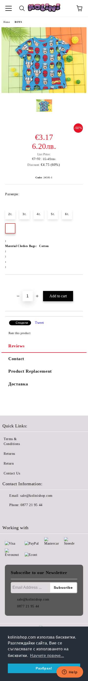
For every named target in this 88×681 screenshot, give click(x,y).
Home (6, 22)
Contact (16, 358)
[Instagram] (19, 515)
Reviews (16, 345)
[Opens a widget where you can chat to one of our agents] (69, 672)
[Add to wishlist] (79, 283)
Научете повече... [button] (47, 656)
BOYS (18, 22)
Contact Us (12, 473)
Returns (9, 454)
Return (9, 463)
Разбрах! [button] (44, 668)
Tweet (39, 323)
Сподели (22, 323)
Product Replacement (30, 371)
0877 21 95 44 (31, 505)
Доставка (18, 383)
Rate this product (19, 333)
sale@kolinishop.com (36, 496)
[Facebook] (9, 515)
